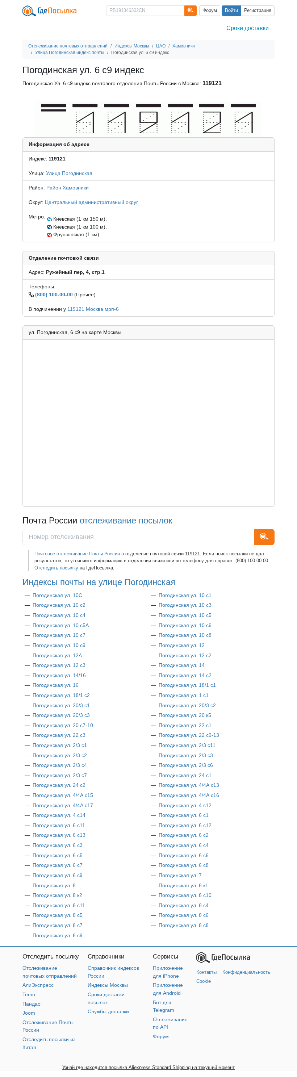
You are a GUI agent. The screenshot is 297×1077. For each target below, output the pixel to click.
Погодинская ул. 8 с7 (58, 925)
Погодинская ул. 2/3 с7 (60, 775)
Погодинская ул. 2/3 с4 (60, 765)
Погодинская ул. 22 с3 (59, 735)
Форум (209, 10)
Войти (231, 10)
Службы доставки (108, 1011)
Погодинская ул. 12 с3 (59, 665)
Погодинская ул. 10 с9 (59, 645)
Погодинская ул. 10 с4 (59, 615)
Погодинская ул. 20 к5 (185, 715)
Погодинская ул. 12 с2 (185, 655)
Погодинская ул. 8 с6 (184, 915)
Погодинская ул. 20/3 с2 (187, 705)
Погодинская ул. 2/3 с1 (60, 745)
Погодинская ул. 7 (180, 875)
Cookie (203, 981)
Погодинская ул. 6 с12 (185, 825)
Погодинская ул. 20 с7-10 (63, 725)
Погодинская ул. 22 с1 (185, 725)
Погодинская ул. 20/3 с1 (61, 705)
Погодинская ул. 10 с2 (59, 605)
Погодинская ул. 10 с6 (185, 625)
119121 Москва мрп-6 (93, 309)
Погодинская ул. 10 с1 (185, 595)
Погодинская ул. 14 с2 (185, 675)
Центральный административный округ (91, 202)
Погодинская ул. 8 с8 (184, 925)
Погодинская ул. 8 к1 (183, 885)
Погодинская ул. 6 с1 (184, 815)
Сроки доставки (247, 28)
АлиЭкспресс (38, 985)
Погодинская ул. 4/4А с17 (63, 805)
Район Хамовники (67, 188)
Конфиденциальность (246, 972)
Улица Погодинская (69, 173)
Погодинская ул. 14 (182, 665)
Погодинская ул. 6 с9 (58, 875)
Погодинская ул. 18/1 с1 (187, 685)
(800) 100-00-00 (54, 294)
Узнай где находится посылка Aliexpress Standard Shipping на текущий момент (148, 1067)
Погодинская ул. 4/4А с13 (189, 785)
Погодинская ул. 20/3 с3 (61, 715)
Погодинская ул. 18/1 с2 (61, 695)
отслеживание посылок (126, 520)
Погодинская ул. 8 (54, 885)
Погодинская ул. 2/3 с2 (60, 755)
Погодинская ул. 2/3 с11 (187, 745)
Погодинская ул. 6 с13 (59, 835)
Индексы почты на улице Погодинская (98, 582)
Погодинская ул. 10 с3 (185, 605)
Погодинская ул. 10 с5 (185, 615)
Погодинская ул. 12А (57, 655)
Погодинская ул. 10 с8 (185, 635)
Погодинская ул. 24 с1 (185, 775)
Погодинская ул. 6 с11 (59, 825)
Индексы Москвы (108, 985)
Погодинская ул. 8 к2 (57, 895)
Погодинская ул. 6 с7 (58, 865)
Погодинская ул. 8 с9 (58, 935)
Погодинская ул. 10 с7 (59, 635)
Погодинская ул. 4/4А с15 (63, 795)
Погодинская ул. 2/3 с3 (186, 755)
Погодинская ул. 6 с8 (184, 865)
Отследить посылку (56, 568)
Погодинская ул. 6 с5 (58, 855)
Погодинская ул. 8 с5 (58, 915)
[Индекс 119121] (148, 119)
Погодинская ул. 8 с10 (185, 895)
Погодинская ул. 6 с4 (184, 845)
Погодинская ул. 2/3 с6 (186, 765)
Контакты (206, 972)
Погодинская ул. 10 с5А (61, 625)
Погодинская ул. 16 (56, 685)
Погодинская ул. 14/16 (59, 675)
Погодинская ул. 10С (57, 595)
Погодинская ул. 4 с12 (185, 805)
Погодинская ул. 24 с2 (59, 785)
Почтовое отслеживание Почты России (77, 553)
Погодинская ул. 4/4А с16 (189, 795)
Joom (28, 1013)
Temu (28, 994)
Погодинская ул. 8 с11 (59, 905)
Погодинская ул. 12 (182, 645)
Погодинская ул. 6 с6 (184, 855)
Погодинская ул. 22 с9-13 (189, 735)
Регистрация (257, 10)
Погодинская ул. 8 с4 (184, 905)
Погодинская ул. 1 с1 (184, 695)
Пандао (31, 1004)
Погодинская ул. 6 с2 (184, 835)
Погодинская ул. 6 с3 (58, 845)
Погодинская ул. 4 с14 (59, 815)
